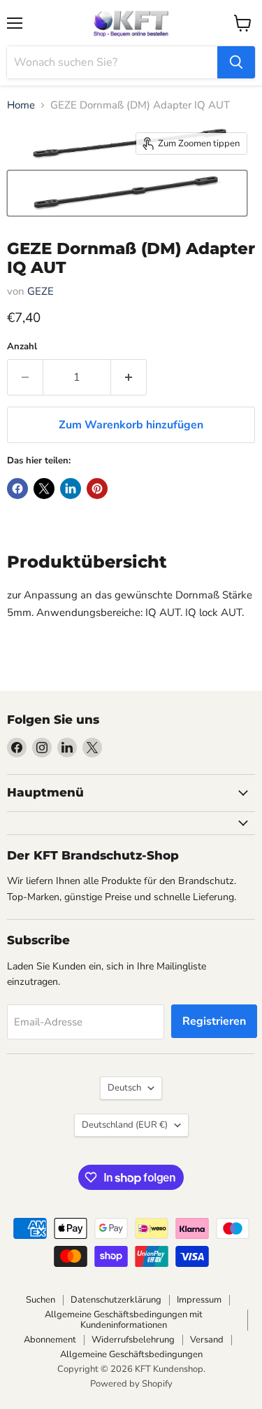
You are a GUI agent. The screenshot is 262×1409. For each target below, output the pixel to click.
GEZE (40, 291)
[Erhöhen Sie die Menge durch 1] (129, 377)
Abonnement (50, 1339)
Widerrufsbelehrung (133, 1339)
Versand (207, 1339)
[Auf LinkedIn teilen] (70, 488)
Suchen (40, 1300)
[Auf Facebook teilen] (17, 488)
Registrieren (214, 1021)
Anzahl (22, 347)
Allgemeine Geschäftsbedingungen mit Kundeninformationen (124, 1319)
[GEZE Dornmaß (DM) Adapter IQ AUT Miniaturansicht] (127, 193)
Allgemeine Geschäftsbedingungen (131, 1354)
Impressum (199, 1300)
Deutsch (124, 1087)
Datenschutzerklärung (116, 1300)
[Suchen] (236, 62)
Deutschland (125, 1125)
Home (21, 105)
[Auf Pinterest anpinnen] (97, 488)
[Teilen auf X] (44, 488)
